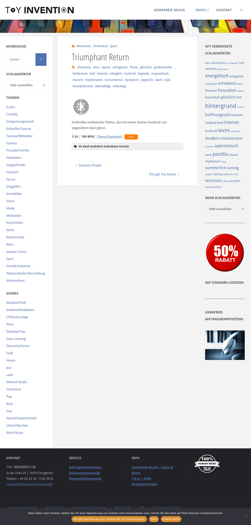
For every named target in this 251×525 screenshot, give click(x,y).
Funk (9, 353)
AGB (141, 507)
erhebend (227, 83)
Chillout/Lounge (17, 317)
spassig (217, 174)
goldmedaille (163, 67)
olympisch (131, 80)
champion (84, 67)
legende (143, 73)
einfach (210, 69)
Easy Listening (16, 339)
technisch (213, 180)
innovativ (236, 115)
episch (106, 67)
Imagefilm (13, 186)
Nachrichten (14, 223)
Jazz (9, 368)
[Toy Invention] (39, 10)
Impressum (123, 507)
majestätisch (160, 73)
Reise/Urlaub (15, 237)
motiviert (209, 146)
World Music (14, 433)
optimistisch (226, 145)
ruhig (223, 162)
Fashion (11, 143)
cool (241, 63)
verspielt (234, 181)
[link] (241, 10)
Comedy (12, 114)
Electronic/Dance (18, 346)
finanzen (211, 91)
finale (133, 67)
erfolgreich (120, 67)
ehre (96, 67)
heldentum (80, 73)
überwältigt (102, 86)
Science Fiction (16, 252)
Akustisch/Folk (16, 303)
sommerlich (215, 168)
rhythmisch (212, 161)
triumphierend (82, 86)
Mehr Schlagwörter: (223, 198)
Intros (10, 201)
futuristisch (212, 97)
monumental (113, 80)
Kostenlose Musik (166, 507)
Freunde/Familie (17, 150)
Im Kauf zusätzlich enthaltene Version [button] (104, 146)
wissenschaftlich (213, 187)
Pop (9, 396)
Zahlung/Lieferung (22, 507)
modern (212, 138)
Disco (10, 324)
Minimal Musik (16, 382)
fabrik (239, 84)
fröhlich (240, 91)
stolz (167, 80)
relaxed (233, 154)
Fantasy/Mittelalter (19, 136)
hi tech (240, 107)
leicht (223, 130)
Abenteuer (83, 46)
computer (232, 63)
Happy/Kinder (15, 165)
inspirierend (214, 123)
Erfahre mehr (171, 519)
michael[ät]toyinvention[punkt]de (29, 484)
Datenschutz (55, 507)
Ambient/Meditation (20, 310)
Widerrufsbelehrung (90, 507)
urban (225, 181)
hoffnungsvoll (217, 114)
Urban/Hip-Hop (16, 425)
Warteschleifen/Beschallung (25, 273)
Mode (10, 208)
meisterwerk (93, 80)
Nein (154, 519)
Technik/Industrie (18, 266)
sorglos (209, 174)
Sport (113, 46)
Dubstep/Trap (15, 331)
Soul (9, 411)
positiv (220, 154)
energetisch (217, 75)
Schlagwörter (18, 74)
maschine (235, 131)
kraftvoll (130, 73)
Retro (10, 244)
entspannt (236, 76)
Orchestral (100, 46)
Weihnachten (15, 281)
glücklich (146, 67)
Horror (10, 179)
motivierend (231, 138)
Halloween (13, 158)
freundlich (227, 90)
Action (10, 107)
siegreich (147, 80)
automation (218, 63)
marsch (78, 80)
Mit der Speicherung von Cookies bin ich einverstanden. (109, 519)
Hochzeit (12, 172)
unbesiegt (119, 86)
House (10, 360)
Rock (9, 404)
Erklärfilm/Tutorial (18, 129)
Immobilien (14, 194)
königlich (116, 73)
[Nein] (246, 517)
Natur (10, 230)
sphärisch (228, 174)
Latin (9, 375)
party (208, 155)
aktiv (207, 62)
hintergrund (220, 106)
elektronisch (222, 69)
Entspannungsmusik (20, 121)
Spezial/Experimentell (21, 418)
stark (158, 80)
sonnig (233, 168)
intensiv (102, 73)
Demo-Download (109, 137)
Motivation (13, 216)
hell (92, 73)
